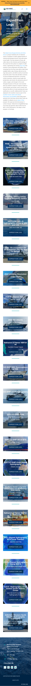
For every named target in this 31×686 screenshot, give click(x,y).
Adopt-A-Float (20, 100)
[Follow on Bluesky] (15, 667)
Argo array (22, 65)
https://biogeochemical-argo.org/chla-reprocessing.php (15, 3)
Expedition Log (15, 128)
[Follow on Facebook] (5, 667)
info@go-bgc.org (12, 659)
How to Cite (15, 680)
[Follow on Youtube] (12, 667)
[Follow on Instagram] (8, 667)
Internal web (24, 684)
